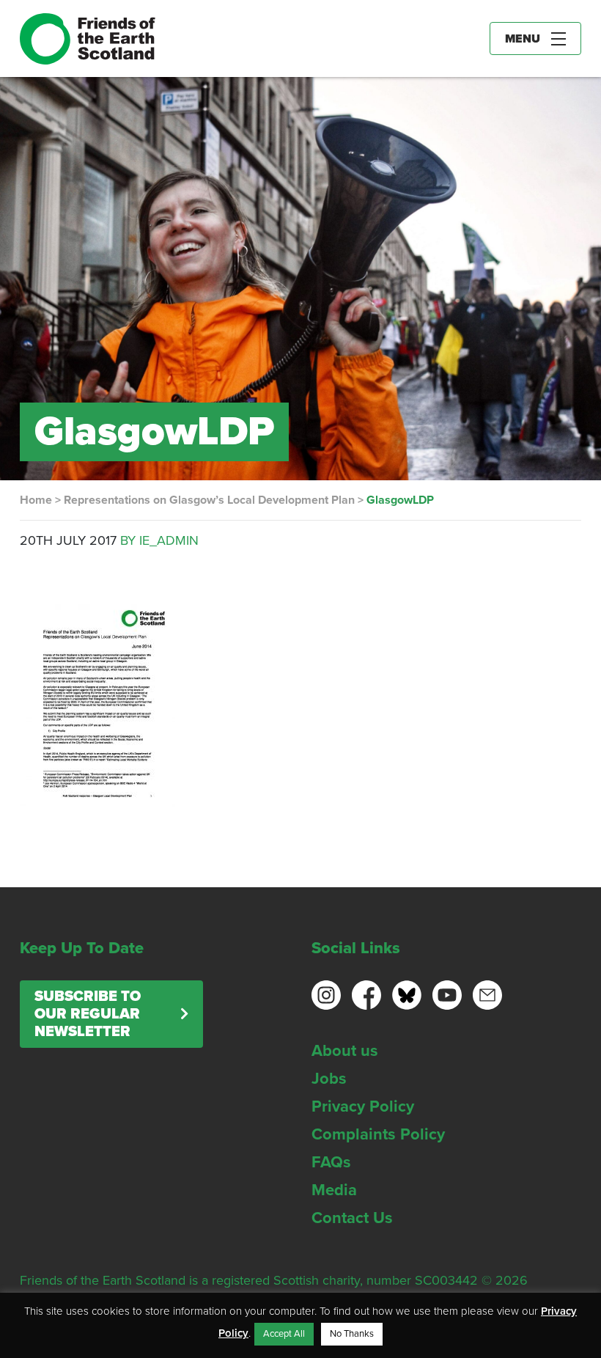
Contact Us (352, 1217)
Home (36, 500)
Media (334, 1190)
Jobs (329, 1078)
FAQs (331, 1162)
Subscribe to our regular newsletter (87, 1014)
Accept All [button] (284, 1334)
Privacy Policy (362, 1106)
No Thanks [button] (352, 1334)
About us (344, 1050)
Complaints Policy (378, 1134)
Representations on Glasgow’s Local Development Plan (209, 500)
